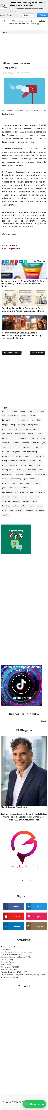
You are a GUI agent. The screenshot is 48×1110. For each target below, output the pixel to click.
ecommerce (22, 438)
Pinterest (5, 483)
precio (28, 483)
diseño (12, 438)
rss (9, 497)
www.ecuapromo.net (11, 249)
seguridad (16, 497)
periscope (34, 479)
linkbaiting (13, 465)
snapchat (16, 501)
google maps (15, 447)
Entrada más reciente (12, 353)
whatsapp (19, 510)
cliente (17, 429)
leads (4, 465)
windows (29, 510)
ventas (39, 506)
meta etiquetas (7, 474)
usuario (31, 506)
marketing (26, 73)
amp (15, 411)
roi (3, 497)
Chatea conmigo (34, 1104)
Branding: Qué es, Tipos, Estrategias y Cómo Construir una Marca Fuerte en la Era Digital (23, 309)
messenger (32, 470)
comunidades (20, 434)
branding (21, 425)
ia (3, 452)
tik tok (15, 506)
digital (4, 438)
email (19, 73)
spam (35, 501)
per (25, 479)
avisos (32, 416)
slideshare (6, 501)
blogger (5, 425)
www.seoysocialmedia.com (10, 977)
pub (3, 488)
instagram (27, 456)
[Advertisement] (24, 381)
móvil (4, 479)
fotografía (35, 443)
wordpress (40, 510)
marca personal (8, 470)
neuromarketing (15, 479)
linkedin (23, 465)
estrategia (6, 443)
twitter (23, 506)
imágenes (16, 452)
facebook (25, 443)
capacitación (7, 429)
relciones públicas (26, 492)
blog (39, 420)
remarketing (40, 492)
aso (3, 416)
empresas (41, 438)
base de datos (7, 420)
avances (24, 416)
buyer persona (33, 425)
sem (25, 497)
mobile (28, 474)
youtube (5, 515)
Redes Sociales (24, 488)
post (21, 483)
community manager (30, 429)
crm (40, 434)
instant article (39, 456)
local (30, 465)
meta (40, 470)
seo (31, 497)
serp (37, 497)
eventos (16, 443)
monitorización (39, 474)
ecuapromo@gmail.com (14, 954)
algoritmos (6, 411)
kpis (39, 461)
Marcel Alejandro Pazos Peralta (12, 947)
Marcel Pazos (11, 245)
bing (32, 420)
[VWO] (9, 15)
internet (22, 461)
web (11, 510)
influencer (5, 456)
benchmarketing (22, 420)
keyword (32, 461)
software (26, 501)
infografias (16, 456)
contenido (32, 434)
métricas (19, 474)
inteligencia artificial (9, 461)
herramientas (28, 447)
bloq (13, 425)
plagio (14, 483)
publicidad (12, 488)
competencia (7, 434)
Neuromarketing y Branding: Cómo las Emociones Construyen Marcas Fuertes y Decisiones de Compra (21, 335)
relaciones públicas (9, 492)
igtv (8, 452)
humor (38, 447)
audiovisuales (13, 416)
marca (38, 465)
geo (43, 443)
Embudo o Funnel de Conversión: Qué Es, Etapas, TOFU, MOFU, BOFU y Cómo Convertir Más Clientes (23, 284)
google (4, 447)
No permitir (28, 15)
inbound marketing (30, 452)
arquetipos (40, 411)
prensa (36, 483)
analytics (23, 411)
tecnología (6, 506)
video (4, 510)
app (30, 411)
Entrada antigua (37, 353)
